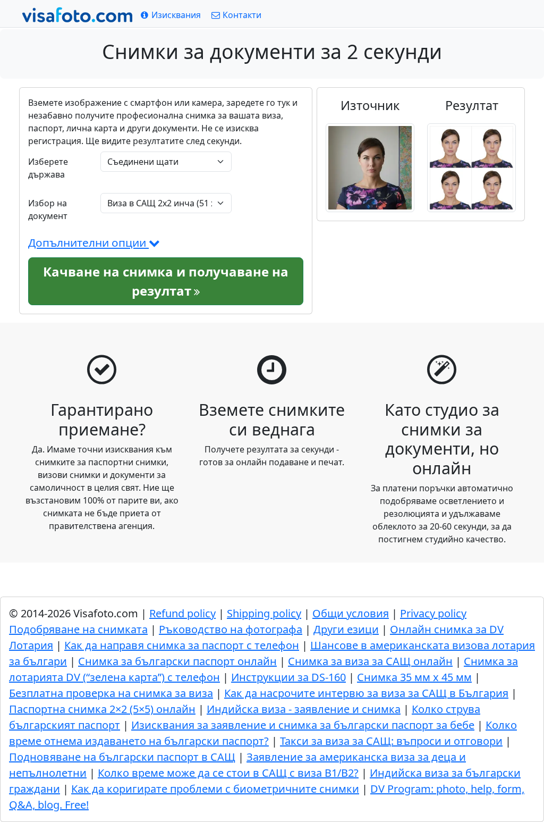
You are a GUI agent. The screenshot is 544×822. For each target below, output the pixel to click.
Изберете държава (48, 168)
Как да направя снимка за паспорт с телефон (181, 645)
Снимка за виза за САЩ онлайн (370, 661)
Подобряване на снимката (78, 629)
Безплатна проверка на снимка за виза (111, 693)
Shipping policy (264, 613)
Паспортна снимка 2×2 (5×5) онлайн (102, 709)
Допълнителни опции (88, 242)
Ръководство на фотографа (230, 629)
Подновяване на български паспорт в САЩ (122, 757)
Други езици (346, 629)
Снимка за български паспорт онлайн (177, 661)
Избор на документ (47, 209)
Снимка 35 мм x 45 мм (414, 677)
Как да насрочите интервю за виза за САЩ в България (366, 693)
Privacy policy (433, 613)
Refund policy (182, 613)
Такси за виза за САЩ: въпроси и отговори (391, 741)
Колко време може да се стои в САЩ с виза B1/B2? (228, 773)
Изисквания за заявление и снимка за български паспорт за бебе (302, 725)
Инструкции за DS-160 (288, 677)
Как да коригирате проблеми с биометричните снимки (215, 789)
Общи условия (350, 613)
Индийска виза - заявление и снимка (304, 709)
